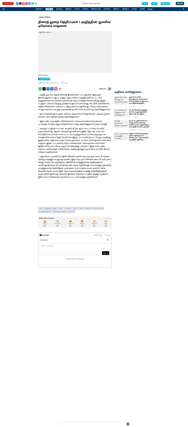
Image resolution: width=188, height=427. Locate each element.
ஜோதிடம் (125, 9)
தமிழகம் (59, 9)
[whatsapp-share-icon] (40, 90)
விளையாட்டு (96, 9)
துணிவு (54, 208)
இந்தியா (68, 9)
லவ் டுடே (75, 208)
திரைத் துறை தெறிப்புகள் (45, 211)
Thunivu (81, 208)
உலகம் (77, 9)
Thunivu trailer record (98, 208)
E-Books (154, 4)
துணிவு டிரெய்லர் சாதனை (60, 211)
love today (68, 208)
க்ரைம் (134, 9)
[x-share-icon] (44, 90)
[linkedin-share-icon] (51, 90)
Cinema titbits (88, 208)
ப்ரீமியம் (49, 9)
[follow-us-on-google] (109, 88)
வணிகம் (107, 9)
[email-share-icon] (55, 90)
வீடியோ (116, 9)
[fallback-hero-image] (121, 100)
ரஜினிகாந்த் (47, 208)
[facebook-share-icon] (48, 90)
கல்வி (142, 9)
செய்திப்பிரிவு (44, 79)
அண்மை (39, 9)
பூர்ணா (40, 208)
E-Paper (144, 4)
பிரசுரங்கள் (165, 4)
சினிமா (85, 9)
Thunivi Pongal (71, 211)
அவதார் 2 (61, 208)
